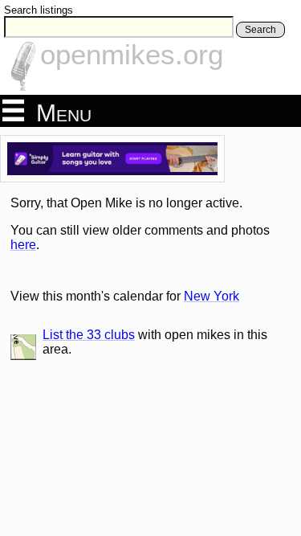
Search (260, 29)
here (23, 245)
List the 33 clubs (89, 335)
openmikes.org (131, 54)
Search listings (38, 10)
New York (211, 296)
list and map (23, 347)
